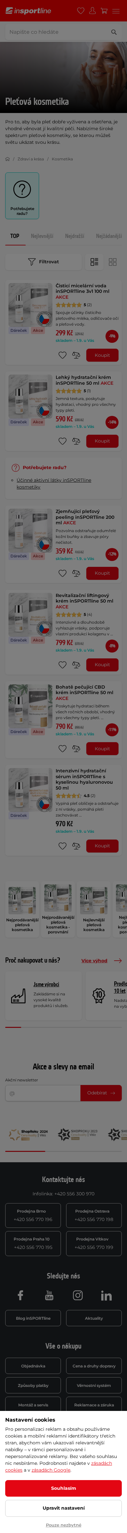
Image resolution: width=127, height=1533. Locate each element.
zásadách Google (51, 1470)
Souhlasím (63, 1488)
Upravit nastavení (64, 1508)
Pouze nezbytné (63, 1524)
